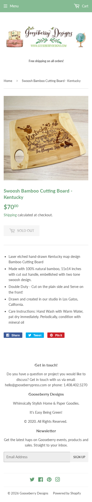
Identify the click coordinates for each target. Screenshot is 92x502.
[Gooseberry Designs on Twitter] (32, 480)
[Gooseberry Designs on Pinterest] (49, 480)
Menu (14, 6)
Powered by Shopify (67, 493)
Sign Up (79, 457)
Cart (84, 6)
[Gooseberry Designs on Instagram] (57, 480)
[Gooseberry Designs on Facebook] (40, 480)
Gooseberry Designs (34, 493)
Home (8, 81)
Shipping (10, 215)
